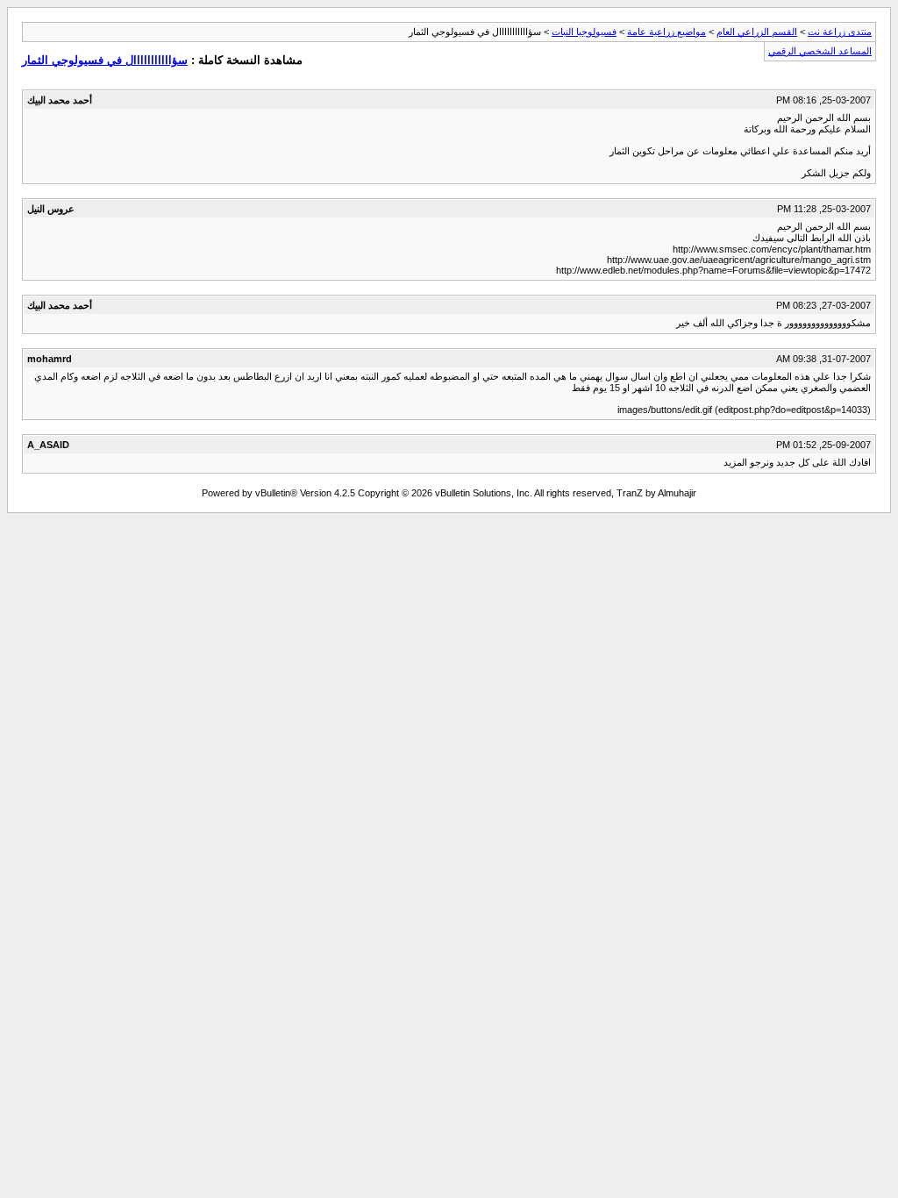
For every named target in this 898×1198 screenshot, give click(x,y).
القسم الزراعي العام (756, 31)
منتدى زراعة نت (840, 31)
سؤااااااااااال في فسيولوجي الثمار (105, 60)
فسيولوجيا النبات (584, 31)
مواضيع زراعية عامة (666, 31)
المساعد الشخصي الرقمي (820, 51)
